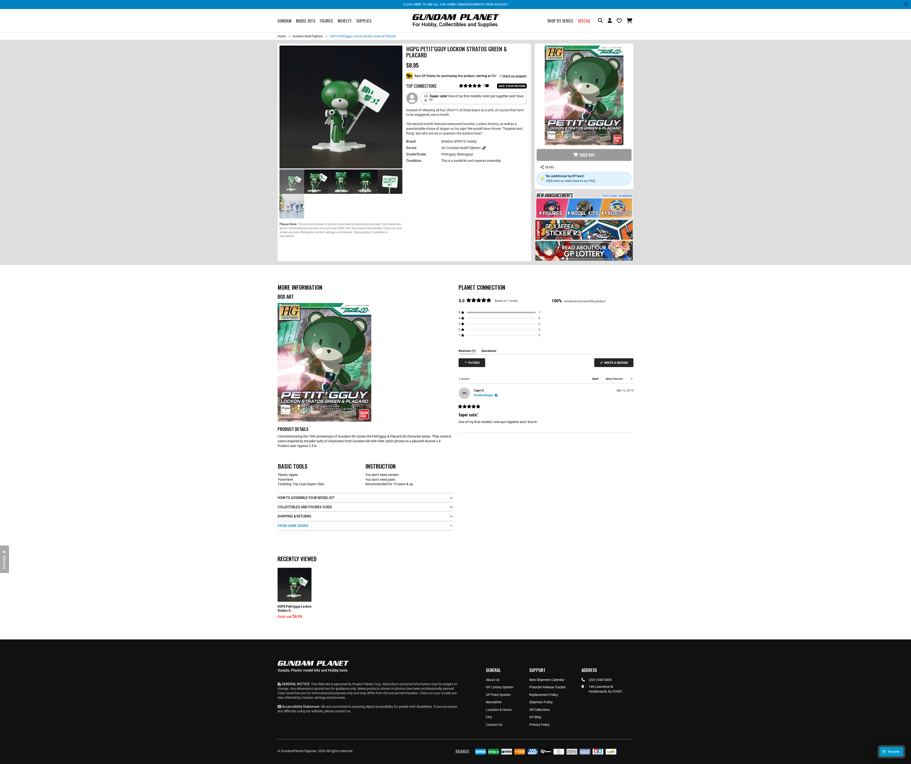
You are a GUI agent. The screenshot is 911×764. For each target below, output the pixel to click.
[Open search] (600, 20)
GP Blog (535, 717)
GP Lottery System (499, 687)
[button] (630, 20)
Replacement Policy (543, 695)
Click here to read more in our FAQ (570, 181)
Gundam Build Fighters (308, 36)
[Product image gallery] (340, 107)
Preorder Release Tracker (547, 687)
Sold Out (587, 155)
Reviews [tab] (467, 351)
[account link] (610, 21)
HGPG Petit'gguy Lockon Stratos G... (294, 608)
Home (282, 36)
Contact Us (494, 725)
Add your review (511, 86)
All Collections (539, 710)
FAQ (489, 717)
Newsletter (494, 702)
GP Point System (498, 695)
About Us (492, 680)
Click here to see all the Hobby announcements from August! (455, 4)
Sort (595, 379)
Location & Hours (498, 710)
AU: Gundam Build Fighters (461, 148)
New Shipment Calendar (547, 680)
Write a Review (617, 364)
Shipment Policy (541, 702)
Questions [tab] (488, 351)
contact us (342, 711)
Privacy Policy (539, 725)
